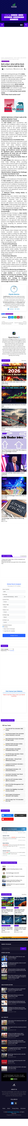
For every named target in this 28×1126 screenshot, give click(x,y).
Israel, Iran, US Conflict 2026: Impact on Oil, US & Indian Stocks (13, 382)
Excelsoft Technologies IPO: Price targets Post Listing (7, 929)
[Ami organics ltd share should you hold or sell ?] (4, 1028)
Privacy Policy (15, 1108)
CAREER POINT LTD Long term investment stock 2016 (15, 875)
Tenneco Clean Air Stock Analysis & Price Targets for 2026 (20, 929)
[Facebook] (9, 317)
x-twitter (21, 815)
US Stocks (21, 15)
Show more (23, 360)
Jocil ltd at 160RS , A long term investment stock (15, 867)
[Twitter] (12, 317)
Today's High (6, 604)
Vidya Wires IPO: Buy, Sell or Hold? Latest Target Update (19, 911)
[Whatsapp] (15, 317)
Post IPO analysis (14, 19)
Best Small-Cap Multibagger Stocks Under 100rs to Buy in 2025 (14, 496)
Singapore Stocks (8, 17)
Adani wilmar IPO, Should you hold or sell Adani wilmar (17, 1021)
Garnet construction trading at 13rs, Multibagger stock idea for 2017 (14, 871)
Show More (24, 894)
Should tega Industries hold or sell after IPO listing (17, 1054)
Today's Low (5, 609)
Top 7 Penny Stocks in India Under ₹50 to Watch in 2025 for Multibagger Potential (14, 450)
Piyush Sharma (13, 337)
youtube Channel (8, 819)
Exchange (5, 594)
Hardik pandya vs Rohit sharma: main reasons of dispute (16, 957)
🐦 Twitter (17, 309)
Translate (12, 650)
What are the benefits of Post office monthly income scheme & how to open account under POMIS (16, 1042)
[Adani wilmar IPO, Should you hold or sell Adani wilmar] (4, 1022)
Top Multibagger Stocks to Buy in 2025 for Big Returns (13, 519)
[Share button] (24, 317)
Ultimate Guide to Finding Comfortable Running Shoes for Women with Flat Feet (17, 969)
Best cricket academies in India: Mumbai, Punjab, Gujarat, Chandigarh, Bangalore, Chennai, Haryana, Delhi (17, 977)
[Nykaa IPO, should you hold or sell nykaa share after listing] (4, 1068)
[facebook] (12, 1103)
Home (2, 58)
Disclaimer (23, 1108)
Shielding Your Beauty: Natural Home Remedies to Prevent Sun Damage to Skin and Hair (17, 1009)
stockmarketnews (9, 58)
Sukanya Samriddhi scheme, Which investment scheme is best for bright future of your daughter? (16, 1035)
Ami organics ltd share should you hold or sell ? (17, 1027)
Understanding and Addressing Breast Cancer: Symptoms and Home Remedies (17, 1002)
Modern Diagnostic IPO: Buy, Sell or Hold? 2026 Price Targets (7, 911)
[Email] (21, 317)
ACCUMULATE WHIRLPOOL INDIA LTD (14, 886)
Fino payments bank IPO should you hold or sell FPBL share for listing (17, 1048)
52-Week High (6, 614)
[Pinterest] (18, 317)
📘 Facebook (11, 309)
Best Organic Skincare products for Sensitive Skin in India (15, 995)
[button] (26, 25)
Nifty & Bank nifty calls (18, 17)
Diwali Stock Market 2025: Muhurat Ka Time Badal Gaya (14, 405)
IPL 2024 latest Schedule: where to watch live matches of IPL (17, 963)
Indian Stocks (14, 15)
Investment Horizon (7, 625)
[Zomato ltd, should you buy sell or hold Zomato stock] (4, 1062)
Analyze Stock (14, 635)
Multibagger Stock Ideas (13, 1112)
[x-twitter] (16, 1103)
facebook (8, 815)
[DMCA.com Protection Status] (14, 1079)
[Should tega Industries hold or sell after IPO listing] (4, 1055)
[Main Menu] (2, 25)
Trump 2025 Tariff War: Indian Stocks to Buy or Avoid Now (13, 473)
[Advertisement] (14, 11)
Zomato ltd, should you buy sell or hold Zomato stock (16, 1061)
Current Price (6, 599)
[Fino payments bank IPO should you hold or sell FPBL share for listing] (4, 1049)
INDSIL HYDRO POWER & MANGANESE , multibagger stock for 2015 (15, 879)
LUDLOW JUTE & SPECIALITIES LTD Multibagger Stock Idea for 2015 (13, 882)
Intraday (6, 626)
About (8, 1108)
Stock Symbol (6, 589)
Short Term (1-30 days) (9, 628)
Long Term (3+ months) (9, 631)
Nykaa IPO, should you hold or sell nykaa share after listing (17, 1067)
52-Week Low (6, 620)
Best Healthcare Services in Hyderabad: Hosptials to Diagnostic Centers (17, 989)
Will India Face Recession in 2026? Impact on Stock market (14, 428)
